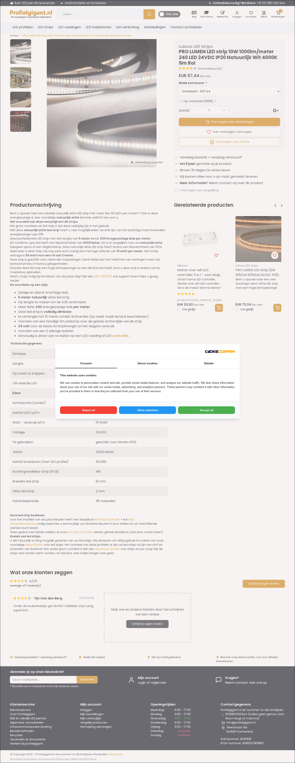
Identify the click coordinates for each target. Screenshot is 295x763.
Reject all (88, 410)
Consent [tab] (86, 363)
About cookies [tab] (147, 363)
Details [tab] (209, 363)
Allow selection (147, 410)
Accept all (206, 410)
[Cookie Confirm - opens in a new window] (220, 351)
